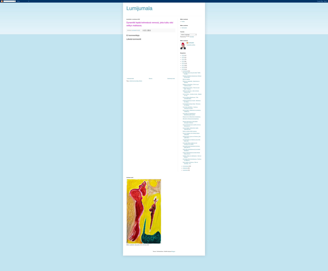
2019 (183, 69)
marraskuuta (186, 166)
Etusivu (150, 78)
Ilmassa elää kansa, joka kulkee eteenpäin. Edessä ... (190, 122)
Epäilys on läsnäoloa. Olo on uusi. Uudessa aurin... (191, 85)
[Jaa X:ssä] (147, 30)
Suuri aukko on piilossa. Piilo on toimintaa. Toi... (190, 163)
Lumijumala (139, 8)
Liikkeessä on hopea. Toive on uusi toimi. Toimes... (191, 88)
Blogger (173, 251)
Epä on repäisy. (186, 79)
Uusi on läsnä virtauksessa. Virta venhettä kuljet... (190, 98)
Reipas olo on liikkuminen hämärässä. (192, 116)
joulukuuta (185, 71)
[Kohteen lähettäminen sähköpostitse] (143, 30)
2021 (183, 65)
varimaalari (191, 42)
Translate (191, 36)
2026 (183, 55)
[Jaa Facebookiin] (148, 30)
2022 (183, 63)
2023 (183, 61)
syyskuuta (185, 170)
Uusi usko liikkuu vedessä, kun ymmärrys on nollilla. (190, 143)
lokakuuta (185, 168)
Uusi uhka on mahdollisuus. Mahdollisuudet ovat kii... (189, 114)
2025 (183, 57)
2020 (183, 67)
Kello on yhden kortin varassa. (190, 131)
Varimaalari (184, 27)
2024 (183, 59)
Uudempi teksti (130, 78)
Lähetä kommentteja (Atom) (135, 81)
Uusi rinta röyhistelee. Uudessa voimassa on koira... (190, 108)
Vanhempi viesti (171, 78)
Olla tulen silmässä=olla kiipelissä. (191, 118)
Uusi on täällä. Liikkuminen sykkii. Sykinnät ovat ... (190, 128)
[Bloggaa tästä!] (145, 30)
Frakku (183, 21)
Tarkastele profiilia (191, 45)
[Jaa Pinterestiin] (150, 30)
